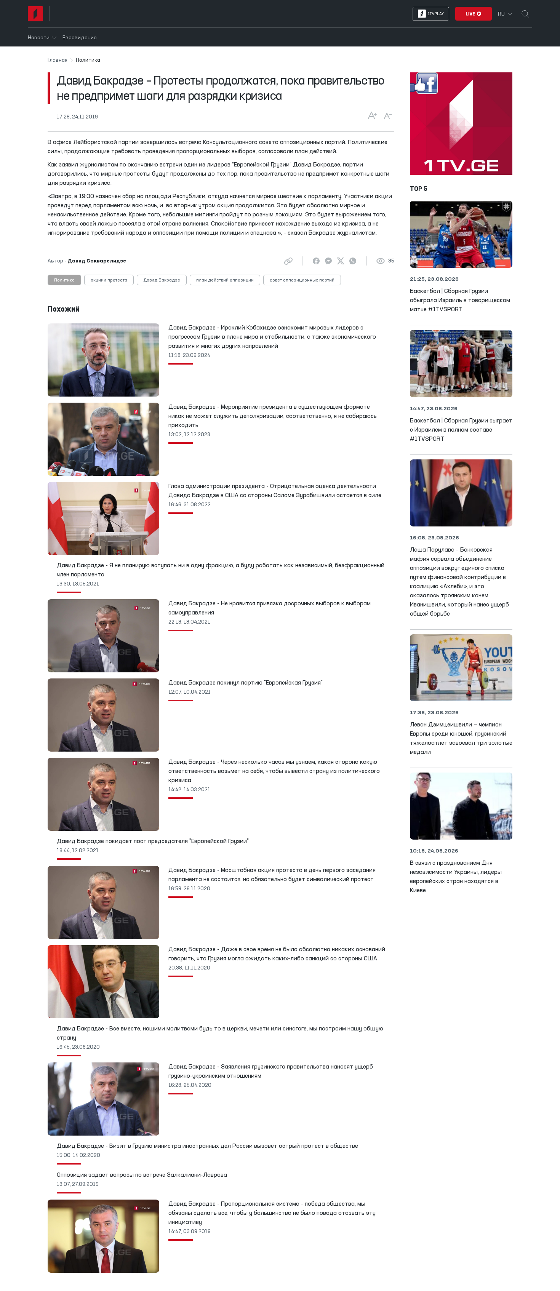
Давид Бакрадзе (161, 280)
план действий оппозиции (225, 280)
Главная (57, 60)
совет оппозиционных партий (302, 280)
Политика (64, 280)
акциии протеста (109, 280)
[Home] (35, 13)
